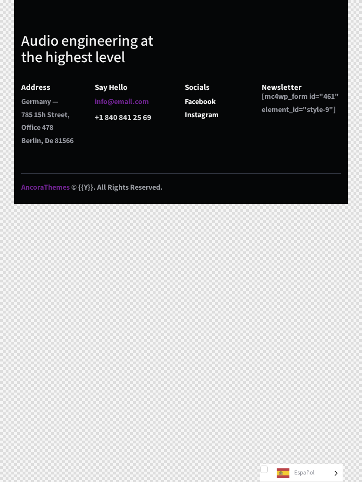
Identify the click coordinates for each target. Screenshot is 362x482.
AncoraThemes (45, 187)
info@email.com (122, 101)
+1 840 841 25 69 (123, 117)
